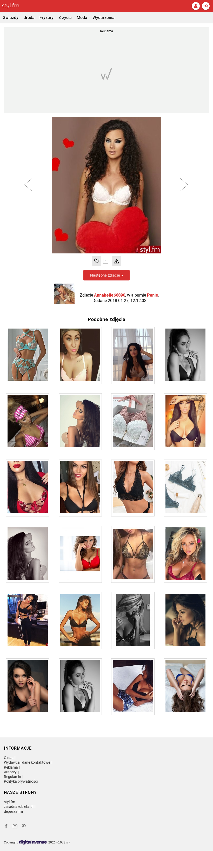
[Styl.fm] (13, 6)
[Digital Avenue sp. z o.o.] (33, 842)
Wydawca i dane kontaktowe (27, 762)
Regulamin (12, 777)
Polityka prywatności (21, 781)
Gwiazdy (10, 17)
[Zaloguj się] (195, 6)
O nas (8, 758)
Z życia (65, 17)
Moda (82, 17)
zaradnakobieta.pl (18, 806)
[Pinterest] (24, 827)
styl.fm (9, 802)
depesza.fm (13, 811)
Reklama (11, 767)
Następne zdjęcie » (106, 275)
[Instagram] (15, 827)
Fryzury (46, 17)
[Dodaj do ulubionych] (96, 261)
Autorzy (10, 772)
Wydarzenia (103, 17)
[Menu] (206, 6)
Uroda (29, 17)
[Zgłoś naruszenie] (116, 261)
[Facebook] (6, 827)
